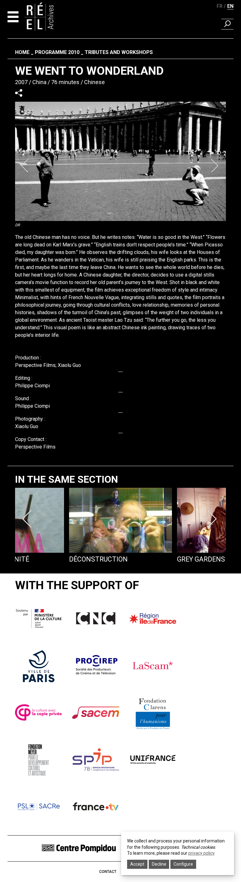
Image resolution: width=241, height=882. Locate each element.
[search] (227, 24)
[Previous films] (28, 519)
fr (219, 6)
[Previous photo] (25, 165)
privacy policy (201, 853)
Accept (137, 864)
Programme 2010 (57, 52)
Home (22, 52)
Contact (107, 871)
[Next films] (213, 519)
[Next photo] (215, 165)
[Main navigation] (13, 16)
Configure (183, 864)
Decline (159, 864)
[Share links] (18, 93)
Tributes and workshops (119, 52)
